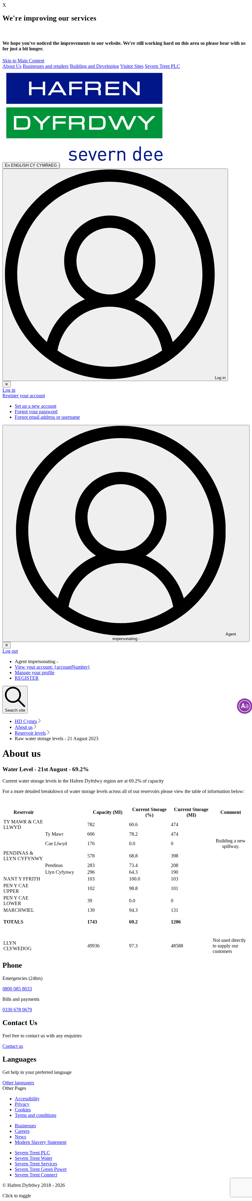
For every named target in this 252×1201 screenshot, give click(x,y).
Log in (8, 390)
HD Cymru (26, 721)
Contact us (12, 1046)
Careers (22, 1131)
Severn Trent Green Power (41, 1169)
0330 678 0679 (17, 1009)
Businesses (25, 1125)
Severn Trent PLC (32, 1152)
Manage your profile (34, 672)
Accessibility (27, 1098)
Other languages (18, 1082)
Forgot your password (36, 411)
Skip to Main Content (23, 60)
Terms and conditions (35, 1115)
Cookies (23, 1109)
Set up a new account (35, 406)
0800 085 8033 (17, 988)
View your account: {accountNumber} (52, 667)
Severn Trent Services (36, 1163)
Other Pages (14, 1088)
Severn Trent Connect (36, 1174)
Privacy (22, 1104)
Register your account (23, 395)
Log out (10, 651)
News (20, 1136)
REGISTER (27, 678)
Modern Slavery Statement (40, 1142)
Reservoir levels (30, 733)
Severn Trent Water (33, 1158)
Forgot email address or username (47, 417)
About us (24, 727)
